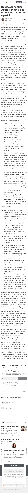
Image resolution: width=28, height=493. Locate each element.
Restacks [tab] (11, 402)
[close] (23, 444)
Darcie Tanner (8, 18)
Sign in (24, 2)
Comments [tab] (5, 402)
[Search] (25, 422)
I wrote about (19, 83)
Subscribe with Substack (15, 471)
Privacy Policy (19, 477)
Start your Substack (10, 486)
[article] (14, 431)
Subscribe (19, 2)
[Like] (2, 23)
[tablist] (8, 402)
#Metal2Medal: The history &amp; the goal (10, 427)
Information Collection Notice (17, 384)
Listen (24, 19)
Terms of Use (21, 382)
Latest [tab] (7, 422)
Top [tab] (3, 422)
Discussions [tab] (13, 422)
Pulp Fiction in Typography (10, 439)
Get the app (22, 486)
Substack (6, 489)
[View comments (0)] (6, 23)
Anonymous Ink (11, 433)
